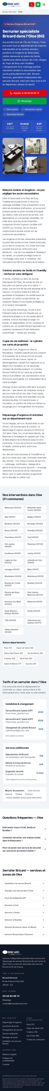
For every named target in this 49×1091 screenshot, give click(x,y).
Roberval (34, 602)
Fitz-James (9, 545)
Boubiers (12, 524)
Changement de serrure (12, 1030)
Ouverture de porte (11, 1026)
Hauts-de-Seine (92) (25, 648)
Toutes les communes (36, 1039)
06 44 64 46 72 (11, 996)
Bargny (34, 517)
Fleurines (35, 544)
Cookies (6, 1064)
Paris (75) (8, 648)
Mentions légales (10, 1054)
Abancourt (13, 508)
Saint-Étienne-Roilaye (11, 612)
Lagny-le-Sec (11, 561)
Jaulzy (34, 553)
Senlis (33, 611)
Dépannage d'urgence (12, 1022)
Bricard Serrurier (9, 12)
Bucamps (35, 524)
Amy (10, 517)
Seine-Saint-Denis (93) (13, 653)
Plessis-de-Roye (12, 593)
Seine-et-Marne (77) (12, 664)
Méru (33, 569)
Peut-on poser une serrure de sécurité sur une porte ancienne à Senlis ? (22, 849)
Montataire (13, 576)
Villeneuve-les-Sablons (34, 621)
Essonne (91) (31, 664)
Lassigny (12, 569)
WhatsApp (26, 101)
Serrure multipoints (10, 1034)
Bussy (11, 530)
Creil (32, 537)
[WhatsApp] (37, 4)
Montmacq (35, 576)
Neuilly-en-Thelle (12, 584)
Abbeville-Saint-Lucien (34, 509)
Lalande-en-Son (34, 561)
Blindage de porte (10, 1037)
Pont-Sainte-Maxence (35, 593)
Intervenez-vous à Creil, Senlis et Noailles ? (19, 829)
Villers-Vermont (11, 630)
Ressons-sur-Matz (13, 603)
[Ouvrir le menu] (43, 4)
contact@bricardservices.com (15, 1003)
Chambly (34, 530)
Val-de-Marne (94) (35, 653)
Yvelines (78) (9, 658)
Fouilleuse (13, 553)
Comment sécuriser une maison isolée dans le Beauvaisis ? (21, 839)
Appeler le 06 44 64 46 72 (26, 93)
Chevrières (13, 537)
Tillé (10, 620)
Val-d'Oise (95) (26, 658)
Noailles (34, 583)
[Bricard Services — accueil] (12, 4)
